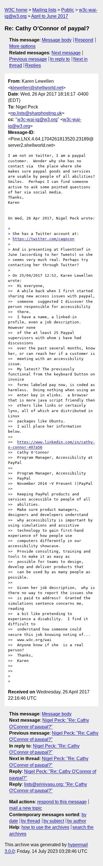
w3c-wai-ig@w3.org (37, 119)
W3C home (16, 9)
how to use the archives (45, 827)
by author (76, 820)
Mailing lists (44, 9)
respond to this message (62, 801)
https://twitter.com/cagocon (43, 239)
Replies (33, 65)
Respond (84, 39)
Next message (66, 52)
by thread (30, 820)
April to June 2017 (49, 16)
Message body (57, 39)
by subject (53, 820)
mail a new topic (25, 808)
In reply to (60, 59)
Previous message (28, 59)
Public (67, 9)
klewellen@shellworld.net (37, 87)
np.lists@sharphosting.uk (36, 113)
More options (22, 46)
